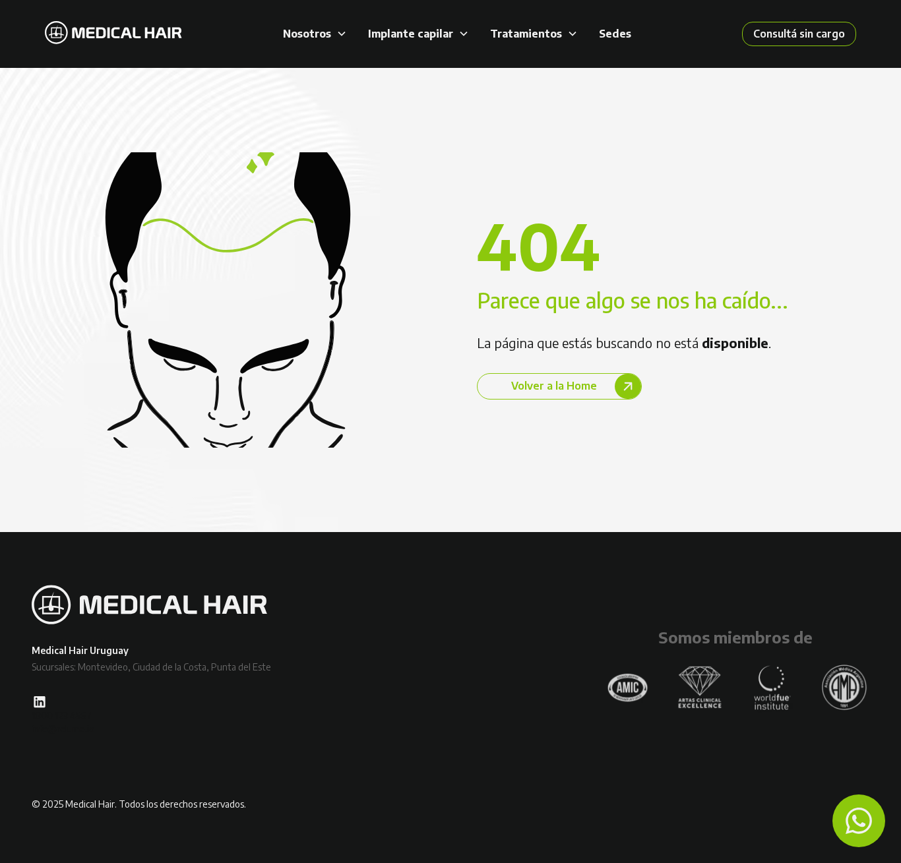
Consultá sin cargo (799, 33)
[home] (113, 34)
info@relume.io (63, 728)
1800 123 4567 (62, 715)
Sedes (615, 34)
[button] (314, 33)
